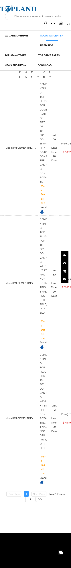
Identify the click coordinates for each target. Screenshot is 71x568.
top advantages (15, 55)
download (45, 65)
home (24, 35)
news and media (15, 65)
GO (40, 499)
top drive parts (49, 55)
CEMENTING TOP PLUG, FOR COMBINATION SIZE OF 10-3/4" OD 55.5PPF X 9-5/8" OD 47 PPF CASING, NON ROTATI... (43, 133)
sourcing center (51, 35)
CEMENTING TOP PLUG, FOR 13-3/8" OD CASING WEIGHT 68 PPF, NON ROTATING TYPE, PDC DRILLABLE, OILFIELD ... (43, 403)
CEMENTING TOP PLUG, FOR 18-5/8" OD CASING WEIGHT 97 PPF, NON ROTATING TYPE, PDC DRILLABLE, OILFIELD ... (43, 268)
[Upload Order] (60, 22)
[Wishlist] (68, 22)
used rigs (46, 45)
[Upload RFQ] (53, 22)
